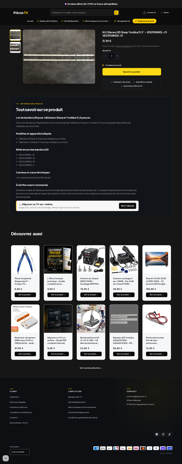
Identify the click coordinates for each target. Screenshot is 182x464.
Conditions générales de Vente (83, 417)
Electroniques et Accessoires (82, 407)
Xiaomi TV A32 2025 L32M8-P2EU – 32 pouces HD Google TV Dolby (156, 281)
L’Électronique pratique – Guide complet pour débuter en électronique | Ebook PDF (56, 281)
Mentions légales (18, 402)
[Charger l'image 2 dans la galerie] (15, 47)
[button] (96, 21)
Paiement (14, 397)
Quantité (106, 51)
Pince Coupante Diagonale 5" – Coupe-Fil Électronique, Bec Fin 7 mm (24, 281)
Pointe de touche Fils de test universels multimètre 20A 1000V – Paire (155, 340)
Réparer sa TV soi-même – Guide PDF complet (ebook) (56, 340)
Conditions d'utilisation (21, 412)
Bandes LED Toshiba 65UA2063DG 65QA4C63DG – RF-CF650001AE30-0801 (123, 340)
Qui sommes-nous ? (19, 423)
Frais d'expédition (124, 46)
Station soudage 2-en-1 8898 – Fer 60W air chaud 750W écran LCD (123, 281)
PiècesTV (169, 453)
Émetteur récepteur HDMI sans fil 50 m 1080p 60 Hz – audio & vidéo (25, 340)
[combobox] (84, 13)
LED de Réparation (77, 402)
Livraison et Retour (18, 407)
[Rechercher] (116, 13)
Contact (14, 417)
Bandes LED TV (75, 397)
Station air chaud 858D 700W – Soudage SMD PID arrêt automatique (90, 281)
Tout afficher (91, 368)
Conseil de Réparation (78, 412)
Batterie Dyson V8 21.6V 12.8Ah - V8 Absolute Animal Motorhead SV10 (89, 340)
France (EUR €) (18, 452)
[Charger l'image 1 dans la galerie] (15, 35)
